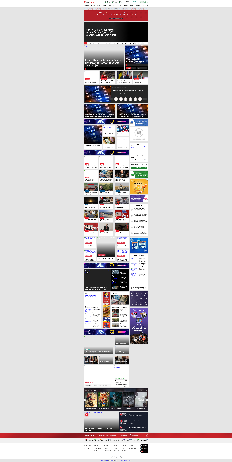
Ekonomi (104, 5)
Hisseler (123, 440)
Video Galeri (124, 446)
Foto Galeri (120, 5)
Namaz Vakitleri (92, 440)
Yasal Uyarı (129, 460)
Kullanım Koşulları (124, 460)
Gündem (98, 5)
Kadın (114, 5)
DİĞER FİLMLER (143, 390)
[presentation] (132, 159)
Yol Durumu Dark (87, 446)
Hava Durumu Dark (87, 445)
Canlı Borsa (106, 445)
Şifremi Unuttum (132, 448)
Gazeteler (138, 5)
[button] (85, 43)
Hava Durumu (108, 440)
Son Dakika (86, 5)
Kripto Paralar (144, 440)
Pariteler (129, 440)
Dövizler (115, 446)
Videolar (126, 5)
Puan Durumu (116, 440)
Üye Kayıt (131, 446)
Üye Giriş (131, 445)
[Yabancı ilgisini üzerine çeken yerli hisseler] (93, 134)
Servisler (93, 5)
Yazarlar (131, 5)
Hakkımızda (103, 460)
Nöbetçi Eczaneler (97, 448)
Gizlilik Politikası (111, 460)
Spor (110, 5)
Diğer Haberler (134, 68)
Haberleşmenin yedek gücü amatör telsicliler (121, 381)
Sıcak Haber (124, 451)
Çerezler (116, 460)
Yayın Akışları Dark (97, 446)
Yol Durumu (136, 440)
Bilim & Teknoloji (139, 68)
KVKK (119, 460)
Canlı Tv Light (86, 448)
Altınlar (115, 445)
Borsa (85, 440)
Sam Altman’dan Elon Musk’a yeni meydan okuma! (121, 377)
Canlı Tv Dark (96, 445)
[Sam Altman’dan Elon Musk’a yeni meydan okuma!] (121, 370)
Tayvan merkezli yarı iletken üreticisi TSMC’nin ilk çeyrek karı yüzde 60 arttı (121, 385)
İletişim (107, 460)
